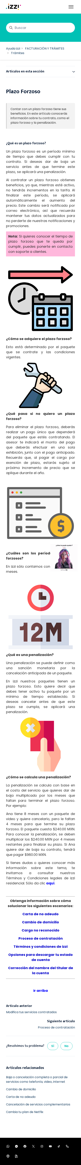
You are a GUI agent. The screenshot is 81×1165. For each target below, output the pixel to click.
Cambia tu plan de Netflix (24, 1112)
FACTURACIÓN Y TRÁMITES (44, 48)
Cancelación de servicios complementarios (38, 1104)
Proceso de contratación (56, 1027)
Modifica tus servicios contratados (31, 1012)
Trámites (17, 53)
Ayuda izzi (13, 48)
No (66, 1046)
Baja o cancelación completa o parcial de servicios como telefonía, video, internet (37, 1079)
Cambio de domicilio (21, 1089)
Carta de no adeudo (21, 1097)
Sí (52, 1046)
